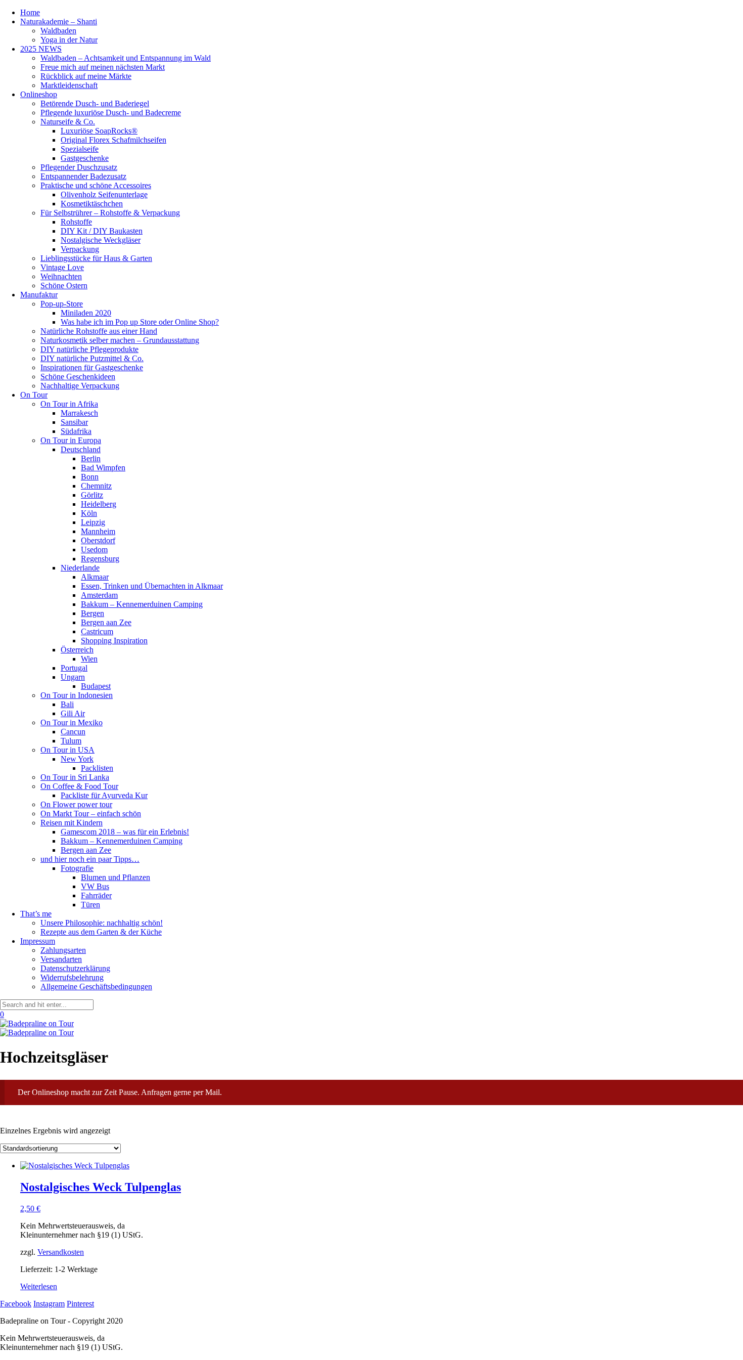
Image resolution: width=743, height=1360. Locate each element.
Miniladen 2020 (86, 313)
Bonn (90, 476)
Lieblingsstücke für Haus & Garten (96, 258)
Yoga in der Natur (69, 39)
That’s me (36, 913)
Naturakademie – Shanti (58, 21)
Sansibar (74, 422)
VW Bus (95, 886)
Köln (89, 513)
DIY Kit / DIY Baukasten (102, 231)
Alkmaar (95, 577)
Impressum (37, 941)
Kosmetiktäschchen (92, 203)
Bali (67, 704)
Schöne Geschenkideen (77, 376)
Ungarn (73, 677)
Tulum (71, 740)
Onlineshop (38, 94)
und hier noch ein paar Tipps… (90, 859)
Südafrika (76, 431)
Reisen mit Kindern (71, 822)
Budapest (96, 686)
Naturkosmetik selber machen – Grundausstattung (119, 340)
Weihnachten (61, 276)
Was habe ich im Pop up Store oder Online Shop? (140, 322)
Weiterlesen (38, 1286)
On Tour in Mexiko (71, 722)
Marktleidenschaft (69, 85)
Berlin (91, 458)
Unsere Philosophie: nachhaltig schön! (101, 922)
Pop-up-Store (61, 303)
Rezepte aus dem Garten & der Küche (101, 932)
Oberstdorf (98, 540)
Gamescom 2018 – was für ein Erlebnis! (125, 831)
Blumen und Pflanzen (115, 877)
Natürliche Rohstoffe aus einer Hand (98, 331)
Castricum (97, 631)
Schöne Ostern (63, 285)
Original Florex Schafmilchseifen (113, 140)
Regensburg (100, 558)
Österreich (77, 649)
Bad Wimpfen (103, 467)
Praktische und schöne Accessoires (95, 185)
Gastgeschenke (85, 158)
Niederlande (80, 567)
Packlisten (97, 768)
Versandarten (61, 959)
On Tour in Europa (70, 440)
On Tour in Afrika (69, 404)
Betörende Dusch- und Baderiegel (94, 103)
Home (30, 12)
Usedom (94, 549)
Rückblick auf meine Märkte (85, 76)
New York (77, 759)
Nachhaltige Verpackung (79, 385)
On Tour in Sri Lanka (74, 777)
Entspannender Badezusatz (83, 176)
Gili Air (73, 713)
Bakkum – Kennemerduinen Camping (142, 604)
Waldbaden (58, 30)
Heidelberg (98, 504)
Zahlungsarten (63, 950)
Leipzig (93, 522)
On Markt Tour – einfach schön (90, 813)
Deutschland (81, 449)
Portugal (74, 668)
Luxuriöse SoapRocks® (99, 130)
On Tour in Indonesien (76, 695)
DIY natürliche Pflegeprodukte (89, 349)
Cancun (73, 731)
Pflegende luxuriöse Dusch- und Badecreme (110, 112)
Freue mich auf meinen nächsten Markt (102, 67)
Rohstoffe (76, 221)
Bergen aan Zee (106, 622)
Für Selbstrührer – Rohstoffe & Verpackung (110, 212)
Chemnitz (96, 485)
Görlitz (92, 495)
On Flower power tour (76, 804)
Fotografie (77, 868)
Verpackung (80, 249)
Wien (89, 658)
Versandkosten (60, 1252)
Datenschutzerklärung (75, 968)
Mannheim (98, 531)
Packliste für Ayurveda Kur (104, 795)
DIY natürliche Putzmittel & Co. (92, 358)
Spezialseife (80, 149)
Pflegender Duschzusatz (78, 167)
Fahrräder (96, 895)
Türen (90, 904)
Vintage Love (62, 267)
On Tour (34, 394)
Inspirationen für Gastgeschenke (91, 367)
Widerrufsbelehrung (72, 977)
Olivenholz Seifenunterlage (104, 194)
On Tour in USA (67, 749)
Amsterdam (99, 595)
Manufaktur (39, 294)
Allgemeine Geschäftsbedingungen (96, 986)
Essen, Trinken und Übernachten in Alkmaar (152, 586)
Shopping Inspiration (114, 640)
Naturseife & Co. (67, 121)
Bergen (92, 613)
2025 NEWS (41, 49)
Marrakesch (79, 413)
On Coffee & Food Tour (79, 786)
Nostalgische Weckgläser (101, 240)
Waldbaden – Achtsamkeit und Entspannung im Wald (125, 58)
